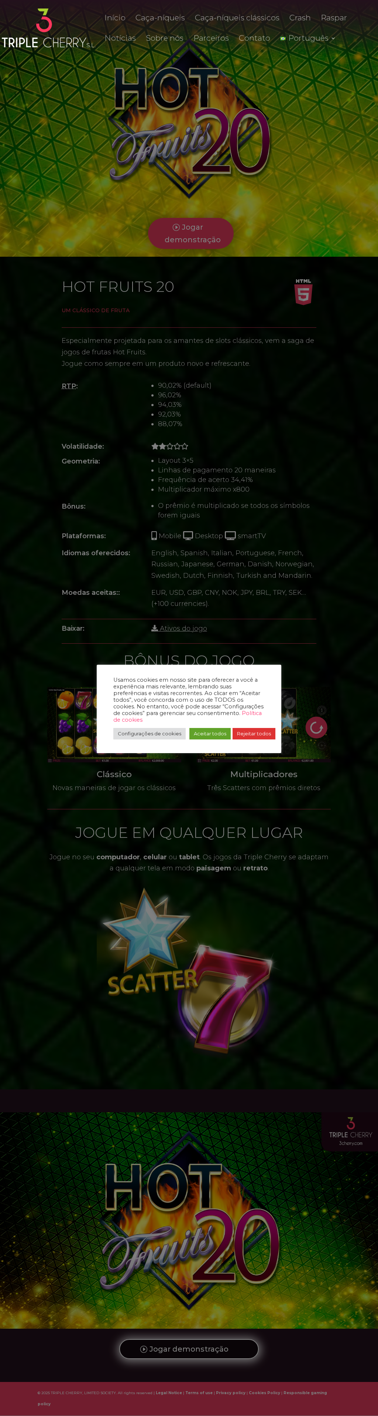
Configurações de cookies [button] (149, 733)
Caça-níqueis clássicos (237, 18)
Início (115, 18)
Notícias (120, 39)
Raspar (334, 18)
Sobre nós (164, 39)
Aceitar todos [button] (210, 733)
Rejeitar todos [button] (254, 733)
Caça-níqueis (160, 18)
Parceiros (211, 39)
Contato (254, 39)
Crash (300, 18)
